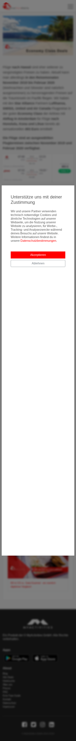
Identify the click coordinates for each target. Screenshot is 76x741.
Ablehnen (38, 263)
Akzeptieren (38, 254)
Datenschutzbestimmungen (38, 240)
